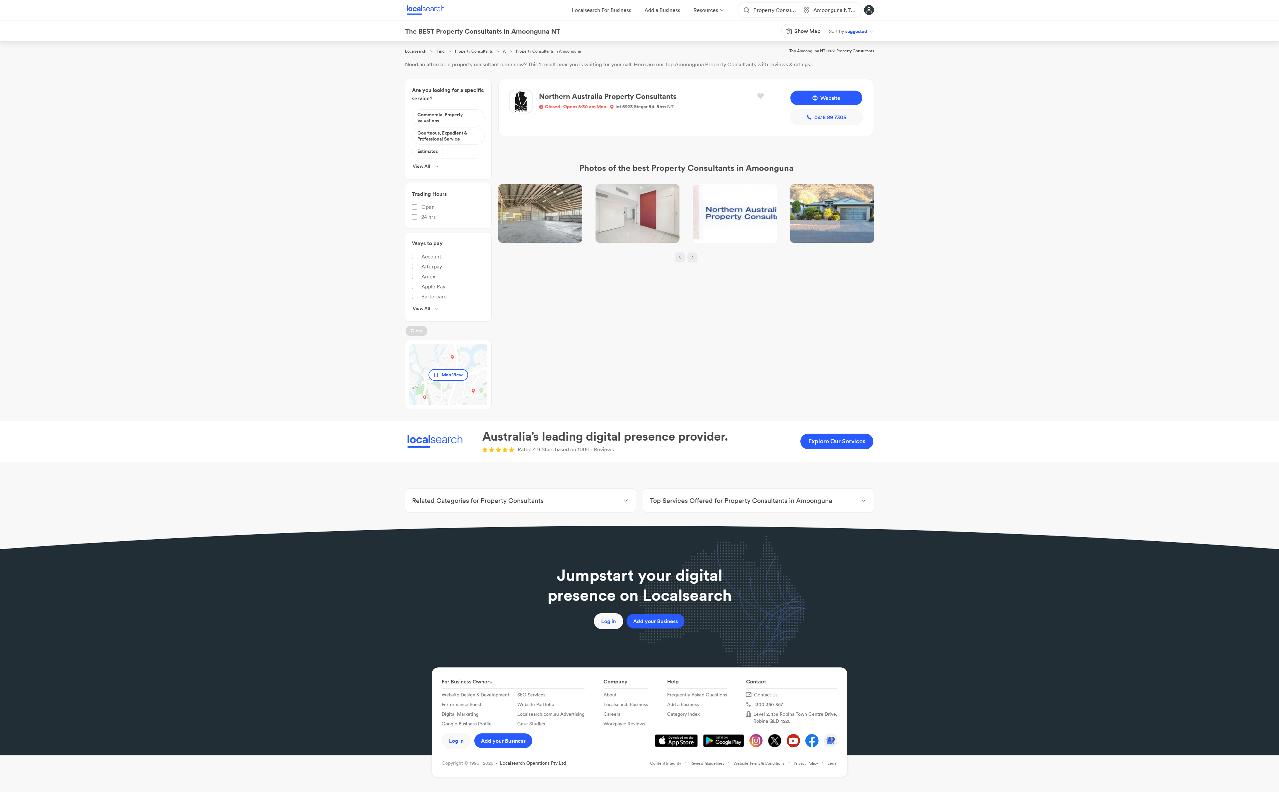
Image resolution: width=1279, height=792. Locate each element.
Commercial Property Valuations (440, 118)
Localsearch (415, 51)
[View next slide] (692, 257)
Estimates (427, 151)
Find (441, 51)
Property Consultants (474, 51)
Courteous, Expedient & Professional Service (442, 136)
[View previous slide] (680, 257)
